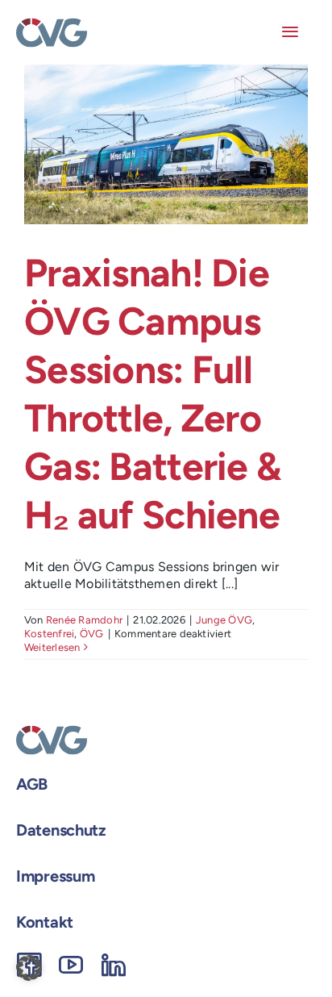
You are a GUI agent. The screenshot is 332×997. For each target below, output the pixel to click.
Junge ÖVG (224, 620)
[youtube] (71, 965)
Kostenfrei (49, 634)
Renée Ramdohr (84, 620)
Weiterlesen (52, 647)
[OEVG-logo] (51, 23)
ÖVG (92, 634)
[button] (29, 968)
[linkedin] (114, 965)
